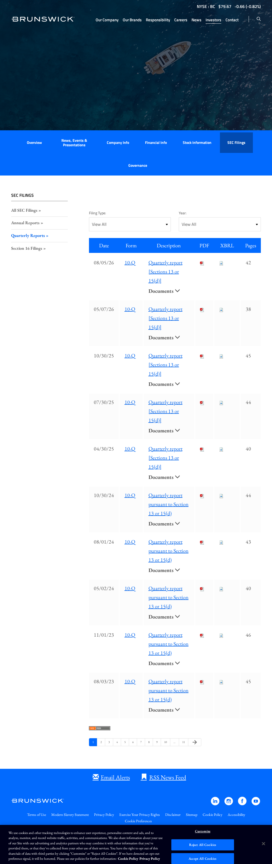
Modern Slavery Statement (70, 814)
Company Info (118, 142)
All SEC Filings (24, 210)
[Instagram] (229, 803)
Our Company (107, 20)
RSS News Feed (167, 777)
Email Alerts (115, 777)
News (196, 20)
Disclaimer (173, 814)
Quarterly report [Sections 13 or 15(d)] (165, 271)
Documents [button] (161, 290)
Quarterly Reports (28, 235)
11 (184, 742)
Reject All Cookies (202, 844)
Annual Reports (25, 223)
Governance (137, 165)
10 (166, 742)
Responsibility (158, 20)
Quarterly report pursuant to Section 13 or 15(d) (168, 504)
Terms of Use (36, 814)
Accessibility (236, 814)
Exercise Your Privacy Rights (139, 814)
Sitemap (191, 814)
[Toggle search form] (259, 19)
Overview (34, 142)
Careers (180, 20)
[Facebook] (242, 803)
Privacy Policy (104, 814)
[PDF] (202, 262)
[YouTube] (256, 803)
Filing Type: (97, 213)
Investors (213, 20)
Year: (182, 213)
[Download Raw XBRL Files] (221, 262)
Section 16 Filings (26, 248)
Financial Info (156, 142)
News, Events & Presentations (74, 142)
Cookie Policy (212, 814)
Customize (202, 831)
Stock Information (197, 142)
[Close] (263, 844)
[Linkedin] (215, 803)
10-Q (130, 262)
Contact (232, 20)
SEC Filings (236, 142)
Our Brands (132, 20)
